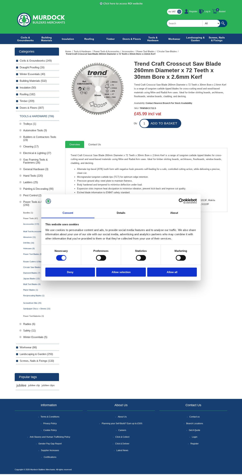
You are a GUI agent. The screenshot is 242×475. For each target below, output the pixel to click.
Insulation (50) (28, 87)
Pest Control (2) (32, 195)
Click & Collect (122, 437)
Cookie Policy (50, 430)
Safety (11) (29, 330)
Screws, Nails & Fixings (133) (37, 360)
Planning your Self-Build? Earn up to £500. (122, 423)
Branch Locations (194, 423)
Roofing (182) (27, 94)
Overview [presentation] (74, 144)
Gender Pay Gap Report (50, 443)
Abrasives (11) (29, 237)
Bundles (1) (28, 213)
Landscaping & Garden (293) (36, 354)
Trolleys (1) (29, 123)
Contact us (194, 417)
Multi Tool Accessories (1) (34, 231)
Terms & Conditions (50, 417)
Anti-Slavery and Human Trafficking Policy (50, 437)
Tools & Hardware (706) (37, 116)
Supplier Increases (50, 450)
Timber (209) (27, 100)
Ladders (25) (30, 182)
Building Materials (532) (33, 80)
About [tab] (174, 212)
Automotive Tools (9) (35, 130)
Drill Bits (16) (28, 243)
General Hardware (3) (35, 169)
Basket (222, 11)
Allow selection (121, 272)
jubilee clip (34, 385)
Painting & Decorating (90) (38, 188)
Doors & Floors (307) (32, 107)
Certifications (50, 457)
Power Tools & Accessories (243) (39, 203)
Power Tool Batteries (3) (33, 316)
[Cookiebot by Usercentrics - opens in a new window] (181, 201)
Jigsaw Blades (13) (31, 278)
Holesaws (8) (29, 248)
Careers (122, 430)
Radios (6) (29, 323)
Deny (70, 272)
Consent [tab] (68, 212)
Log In (207, 11)
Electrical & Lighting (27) (37, 152)
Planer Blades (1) (30, 290)
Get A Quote (194, 430)
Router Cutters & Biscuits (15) (36, 262)
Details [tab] (121, 212)
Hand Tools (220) (33, 175)
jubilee (21, 385)
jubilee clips (48, 385)
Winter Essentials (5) (35, 337)
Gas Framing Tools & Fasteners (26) (35, 161)
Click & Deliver (122, 443)
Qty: (135, 123)
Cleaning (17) (31, 146)
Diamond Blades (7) (31, 273)
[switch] (101, 258)
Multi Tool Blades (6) (32, 284)
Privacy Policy (50, 423)
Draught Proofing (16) (32, 67)
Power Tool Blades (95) (33, 254)
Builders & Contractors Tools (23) (39, 138)
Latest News (122, 450)
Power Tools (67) (30, 218)
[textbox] (193, 23)
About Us (122, 417)
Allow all (172, 272)
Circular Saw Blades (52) (34, 267)
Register (193, 11)
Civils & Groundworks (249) (36, 60)
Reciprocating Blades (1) (33, 295)
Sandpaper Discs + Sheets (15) (36, 309)
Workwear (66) (28, 347)
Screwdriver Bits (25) (32, 303)
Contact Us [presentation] (94, 144)
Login (194, 437)
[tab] (74, 144)
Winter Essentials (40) (32, 74)
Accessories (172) (31, 224)
